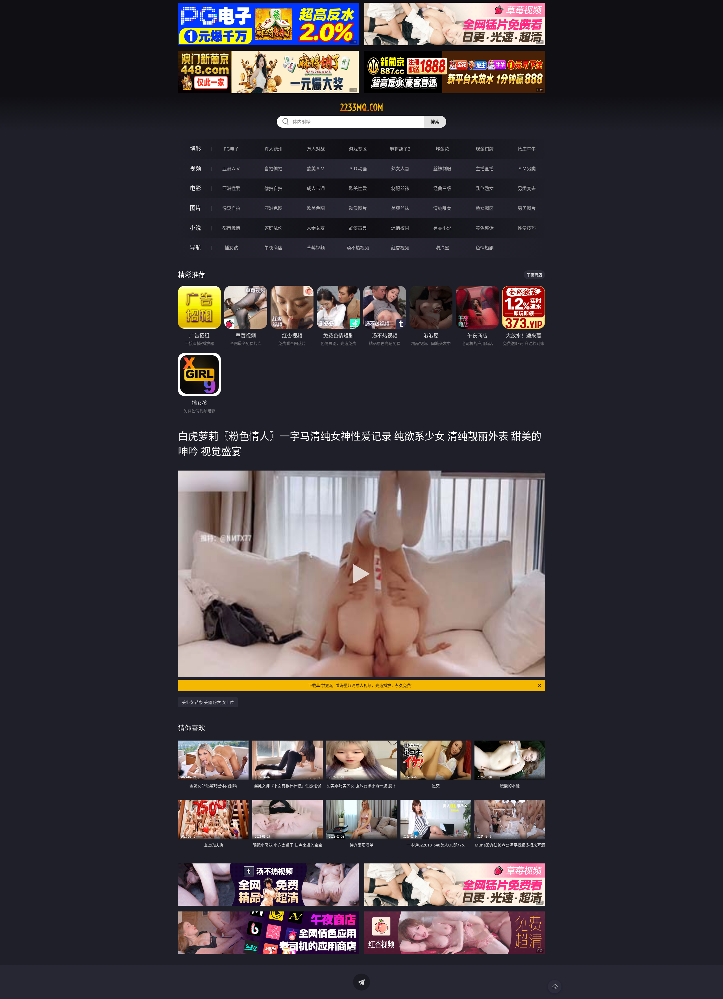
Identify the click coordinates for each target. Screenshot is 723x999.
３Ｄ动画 (358, 169)
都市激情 (231, 228)
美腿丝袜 (400, 208)
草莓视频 (316, 248)
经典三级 (442, 188)
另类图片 (527, 208)
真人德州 (273, 149)
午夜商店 (273, 248)
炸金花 (442, 149)
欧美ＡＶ (316, 169)
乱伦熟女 (485, 188)
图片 (195, 208)
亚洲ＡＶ (231, 169)
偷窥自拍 (231, 208)
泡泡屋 (442, 248)
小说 (195, 228)
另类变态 (527, 188)
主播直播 (485, 169)
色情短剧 (485, 248)
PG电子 (231, 149)
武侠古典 (358, 228)
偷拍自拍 (273, 188)
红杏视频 (400, 248)
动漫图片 (358, 208)
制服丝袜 (400, 188)
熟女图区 (485, 208)
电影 (195, 188)
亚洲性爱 (231, 188)
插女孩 (231, 248)
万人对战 (316, 149)
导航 (195, 247)
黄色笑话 (485, 228)
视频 (195, 168)
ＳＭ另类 (527, 169)
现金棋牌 (485, 149)
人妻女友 (316, 228)
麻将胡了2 (400, 149)
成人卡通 (316, 188)
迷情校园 (400, 228)
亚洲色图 (273, 208)
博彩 (195, 149)
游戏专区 (358, 149)
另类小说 (442, 228)
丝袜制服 (442, 169)
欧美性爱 (358, 188)
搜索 (434, 122)
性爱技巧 (527, 228)
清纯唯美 (442, 208)
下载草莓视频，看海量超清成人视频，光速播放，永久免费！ (361, 685)
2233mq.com (361, 107)
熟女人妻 (400, 169)
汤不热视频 (358, 248)
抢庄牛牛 (527, 149)
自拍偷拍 (273, 169)
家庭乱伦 (273, 228)
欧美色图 (316, 208)
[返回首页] (554, 986)
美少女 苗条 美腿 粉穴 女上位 (208, 702)
